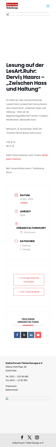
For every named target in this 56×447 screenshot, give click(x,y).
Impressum (11, 386)
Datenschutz (12, 389)
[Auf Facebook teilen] (17, 335)
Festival (26, 245)
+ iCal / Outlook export (28, 291)
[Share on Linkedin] (31, 335)
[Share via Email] (38, 335)
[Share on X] (24, 335)
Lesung (26, 249)
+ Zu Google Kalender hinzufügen (29, 280)
